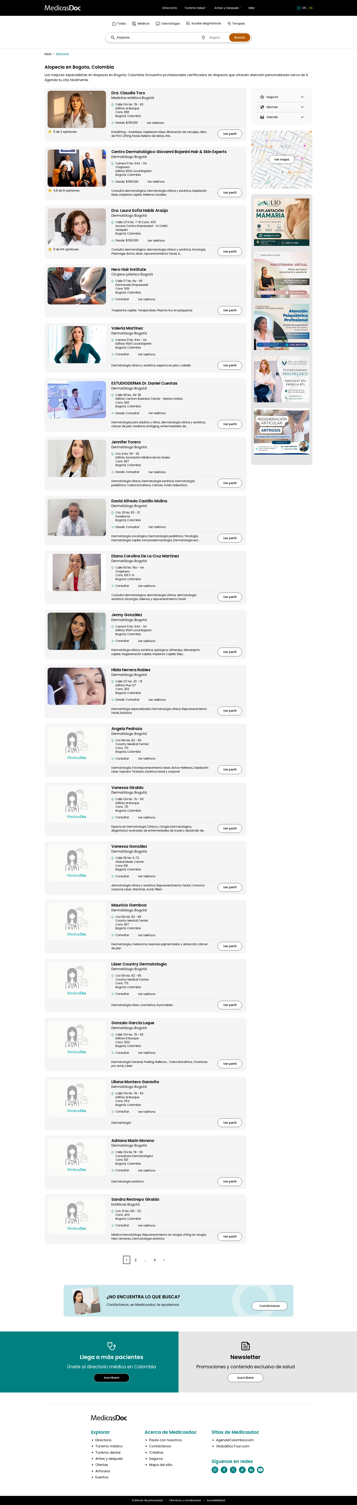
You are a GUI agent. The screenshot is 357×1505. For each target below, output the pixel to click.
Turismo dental (107, 1452)
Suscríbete (245, 1378)
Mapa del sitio (160, 1464)
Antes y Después (226, 8)
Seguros (156, 1458)
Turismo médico (109, 1446)
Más (251, 8)
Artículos (102, 1471)
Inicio (48, 54)
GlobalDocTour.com (232, 1446)
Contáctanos (269, 1306)
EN (304, 8)
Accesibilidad (216, 1500)
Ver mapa (281, 159)
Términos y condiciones (185, 1500)
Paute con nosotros (165, 1440)
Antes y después (109, 1458)
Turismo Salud (194, 8)
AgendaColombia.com (235, 1440)
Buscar (239, 37)
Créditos (156, 1452)
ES (311, 8)
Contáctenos (160, 1446)
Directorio (169, 8)
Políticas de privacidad (147, 1500)
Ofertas (101, 1464)
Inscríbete (111, 1378)
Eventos (101, 1477)
